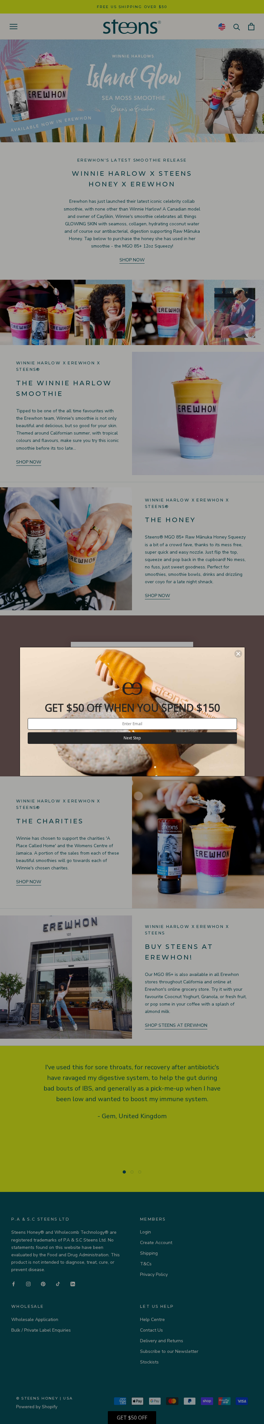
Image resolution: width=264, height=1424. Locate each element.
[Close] (238, 654)
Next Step (132, 738)
